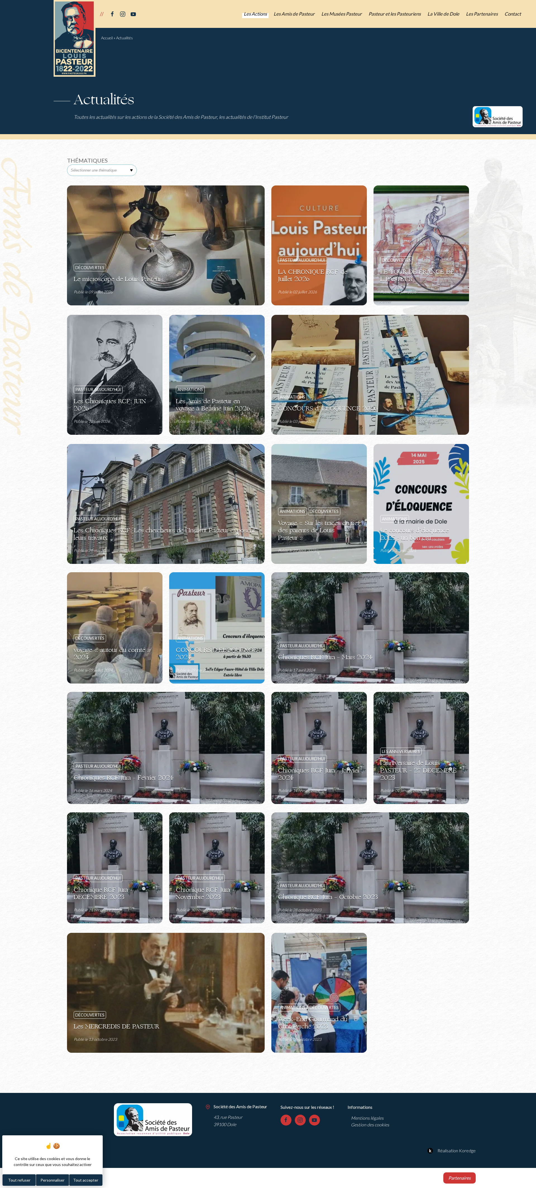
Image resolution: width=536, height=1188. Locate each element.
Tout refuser (19, 1180)
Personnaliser (52, 1180)
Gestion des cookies (370, 1124)
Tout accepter (85, 1180)
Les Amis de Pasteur (294, 14)
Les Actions (255, 14)
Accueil (107, 37)
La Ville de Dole (443, 14)
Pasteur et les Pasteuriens (394, 14)
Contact (512, 14)
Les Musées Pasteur (341, 14)
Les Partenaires (482, 14)
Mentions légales (367, 1118)
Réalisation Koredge (456, 1150)
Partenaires (459, 1177)
